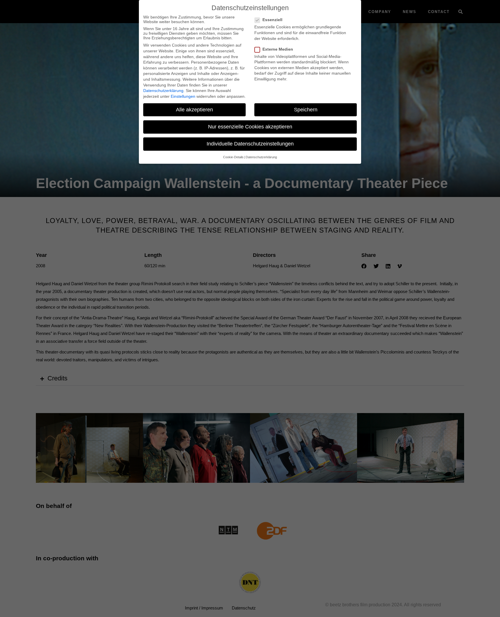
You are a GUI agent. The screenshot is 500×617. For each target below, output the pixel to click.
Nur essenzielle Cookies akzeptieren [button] (250, 127)
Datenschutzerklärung (163, 90)
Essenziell (272, 19)
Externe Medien (277, 49)
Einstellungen (183, 96)
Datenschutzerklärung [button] (261, 157)
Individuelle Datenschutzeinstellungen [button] (250, 144)
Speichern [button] (305, 110)
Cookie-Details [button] (233, 157)
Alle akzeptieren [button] (194, 110)
